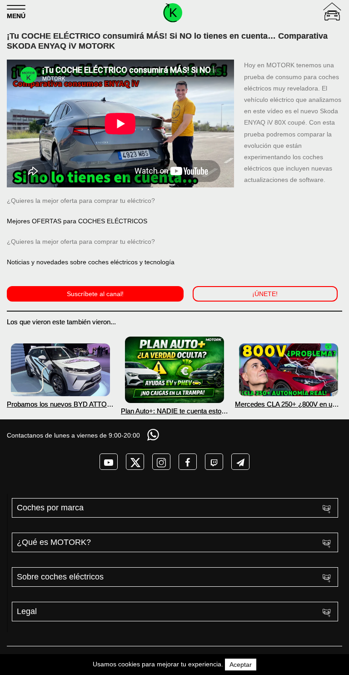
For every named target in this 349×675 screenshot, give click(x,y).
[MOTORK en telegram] (240, 461)
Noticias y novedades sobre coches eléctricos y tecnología (90, 262)
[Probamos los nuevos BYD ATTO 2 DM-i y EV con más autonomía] (60, 369)
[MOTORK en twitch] (214, 461)
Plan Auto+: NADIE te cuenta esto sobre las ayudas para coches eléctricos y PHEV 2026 (171, 411)
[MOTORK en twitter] (135, 461)
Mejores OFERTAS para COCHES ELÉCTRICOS (77, 221)
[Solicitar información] (154, 434)
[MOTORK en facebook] (188, 461)
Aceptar (240, 664)
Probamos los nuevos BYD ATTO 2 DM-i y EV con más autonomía (59, 404)
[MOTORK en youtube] (109, 461)
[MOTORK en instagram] (161, 461)
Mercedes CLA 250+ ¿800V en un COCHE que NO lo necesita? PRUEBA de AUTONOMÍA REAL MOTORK (285, 404)
